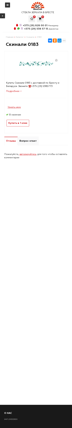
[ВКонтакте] (50, 41)
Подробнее (13, 91)
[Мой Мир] (59, 41)
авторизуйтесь (28, 154)
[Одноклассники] (55, 41)
